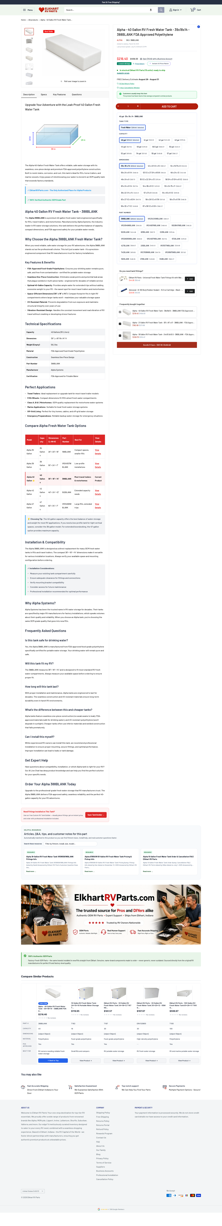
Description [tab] (29, 94)
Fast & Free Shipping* (111, 2)
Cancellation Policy (104, 1179)
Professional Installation (107, 1175)
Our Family (101, 1150)
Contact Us (101, 1137)
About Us (100, 1146)
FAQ (98, 1142)
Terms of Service (103, 1162)
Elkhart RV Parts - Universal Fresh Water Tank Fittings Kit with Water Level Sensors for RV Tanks (156, 277)
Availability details (123, 73)
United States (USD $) (30, 1191)
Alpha (119, 40)
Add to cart (169, 106)
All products (33, 20)
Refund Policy (102, 1129)
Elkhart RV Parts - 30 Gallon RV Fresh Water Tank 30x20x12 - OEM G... (151, 1005)
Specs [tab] (44, 94)
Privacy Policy (102, 1158)
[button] (151, 10)
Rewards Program (104, 1133)
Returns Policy (102, 1121)
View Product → (86, 1061)
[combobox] (111, 10)
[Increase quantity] (138, 106)
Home (23, 20)
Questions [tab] (77, 94)
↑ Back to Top (53, 1060)
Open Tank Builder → (96, 815)
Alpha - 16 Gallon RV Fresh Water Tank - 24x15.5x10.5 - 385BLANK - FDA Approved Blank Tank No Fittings (163, 334)
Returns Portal (102, 1125)
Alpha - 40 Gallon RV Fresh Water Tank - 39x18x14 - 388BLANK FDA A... (52, 1008)
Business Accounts (105, 1171)
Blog (98, 1154)
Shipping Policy (103, 1112)
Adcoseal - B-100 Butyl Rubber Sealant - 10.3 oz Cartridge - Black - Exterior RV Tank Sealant (156, 290)
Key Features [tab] (59, 94)
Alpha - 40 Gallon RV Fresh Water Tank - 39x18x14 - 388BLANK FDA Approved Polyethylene (163, 311)
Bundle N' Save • (157, 345)
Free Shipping (102, 1116)
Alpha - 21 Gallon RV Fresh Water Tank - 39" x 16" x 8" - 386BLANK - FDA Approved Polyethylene (163, 322)
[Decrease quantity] (118, 106)
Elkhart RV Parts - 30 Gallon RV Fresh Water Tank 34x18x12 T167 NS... (117, 1005)
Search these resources (33, 844)
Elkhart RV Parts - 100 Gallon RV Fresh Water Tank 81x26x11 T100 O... (183, 1005)
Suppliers (100, 1166)
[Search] (161, 10)
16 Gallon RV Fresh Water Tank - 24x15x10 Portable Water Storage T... (85, 1005)
